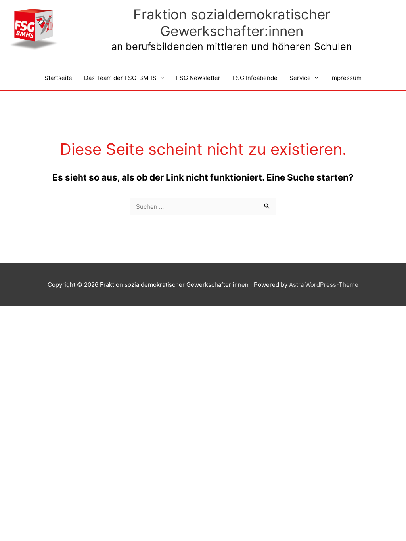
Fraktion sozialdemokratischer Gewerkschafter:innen (231, 22)
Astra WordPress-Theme (323, 284)
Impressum (346, 78)
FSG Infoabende (255, 78)
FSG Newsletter (198, 78)
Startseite (58, 78)
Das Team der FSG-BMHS (120, 78)
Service (300, 78)
